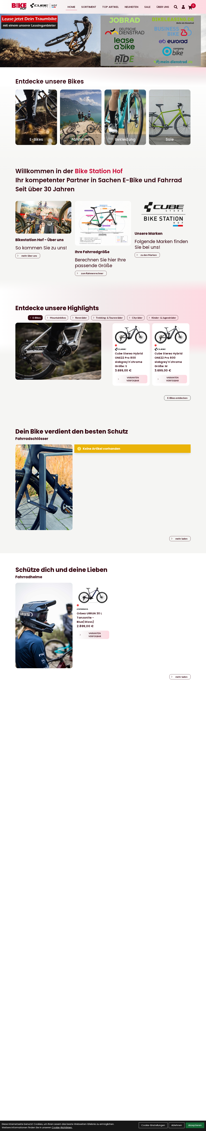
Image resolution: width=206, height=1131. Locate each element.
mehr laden (181, 538)
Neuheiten (131, 7)
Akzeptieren (195, 1125)
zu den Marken (149, 254)
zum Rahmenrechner (92, 273)
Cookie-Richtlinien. (62, 1127)
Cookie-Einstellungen (153, 1125)
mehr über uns (29, 255)
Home (71, 7)
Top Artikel (110, 7)
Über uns (163, 7)
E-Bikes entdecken (177, 397)
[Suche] (175, 7)
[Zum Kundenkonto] (183, 7)
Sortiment (88, 7)
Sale (147, 7)
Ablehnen (176, 1125)
